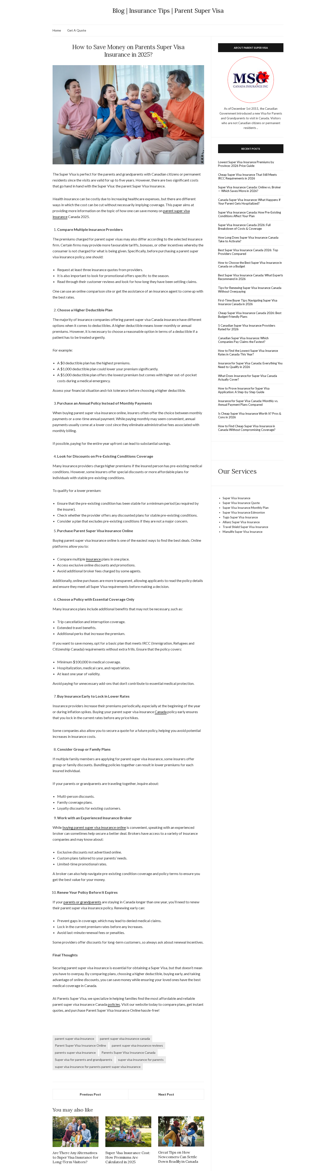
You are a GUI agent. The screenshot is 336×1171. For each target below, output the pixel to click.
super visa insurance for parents (141, 1060)
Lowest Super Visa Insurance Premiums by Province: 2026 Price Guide (246, 164)
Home (57, 30)
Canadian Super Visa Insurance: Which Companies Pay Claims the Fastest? (243, 340)
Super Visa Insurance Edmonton (244, 512)
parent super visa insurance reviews (137, 1045)
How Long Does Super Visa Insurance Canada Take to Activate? (248, 239)
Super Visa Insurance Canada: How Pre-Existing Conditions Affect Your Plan (249, 214)
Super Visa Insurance (236, 498)
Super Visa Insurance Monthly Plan (246, 507)
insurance (93, 559)
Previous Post (90, 1094)
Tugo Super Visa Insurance (240, 517)
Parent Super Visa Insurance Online (80, 1045)
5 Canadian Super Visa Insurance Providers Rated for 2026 (246, 327)
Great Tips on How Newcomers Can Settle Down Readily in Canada (178, 1157)
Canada (161, 712)
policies (114, 1004)
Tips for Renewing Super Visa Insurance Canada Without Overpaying (249, 289)
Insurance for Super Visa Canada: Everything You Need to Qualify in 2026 (250, 365)
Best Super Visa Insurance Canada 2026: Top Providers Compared (248, 252)
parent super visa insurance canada (125, 1038)
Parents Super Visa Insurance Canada (128, 1052)
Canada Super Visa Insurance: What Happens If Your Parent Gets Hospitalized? (249, 201)
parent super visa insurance (74, 1038)
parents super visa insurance (75, 1052)
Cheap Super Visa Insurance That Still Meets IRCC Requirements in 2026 (247, 176)
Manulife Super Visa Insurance (242, 531)
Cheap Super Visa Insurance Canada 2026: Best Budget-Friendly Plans (249, 314)
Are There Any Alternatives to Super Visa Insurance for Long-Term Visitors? (75, 1157)
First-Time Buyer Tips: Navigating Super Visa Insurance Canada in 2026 (247, 302)
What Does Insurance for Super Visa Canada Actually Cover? (247, 377)
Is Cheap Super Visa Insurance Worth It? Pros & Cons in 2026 (249, 415)
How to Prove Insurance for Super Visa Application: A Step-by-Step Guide (243, 390)
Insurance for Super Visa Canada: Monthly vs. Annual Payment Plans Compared (248, 402)
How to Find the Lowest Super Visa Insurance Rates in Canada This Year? (248, 352)
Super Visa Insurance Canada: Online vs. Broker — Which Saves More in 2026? (249, 189)
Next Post (166, 1094)
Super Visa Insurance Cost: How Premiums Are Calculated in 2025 (127, 1157)
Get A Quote (76, 30)
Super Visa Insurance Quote (241, 503)
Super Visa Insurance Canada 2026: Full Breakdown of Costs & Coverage (244, 226)
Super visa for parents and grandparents (83, 1060)
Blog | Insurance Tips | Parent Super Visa (168, 10)
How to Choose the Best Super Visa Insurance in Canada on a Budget (250, 264)
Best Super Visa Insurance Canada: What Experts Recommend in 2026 (250, 277)
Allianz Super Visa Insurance (241, 522)
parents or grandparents (82, 902)
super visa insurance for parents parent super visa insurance (98, 1067)
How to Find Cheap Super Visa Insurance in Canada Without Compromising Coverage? (246, 428)
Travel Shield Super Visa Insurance (245, 527)
